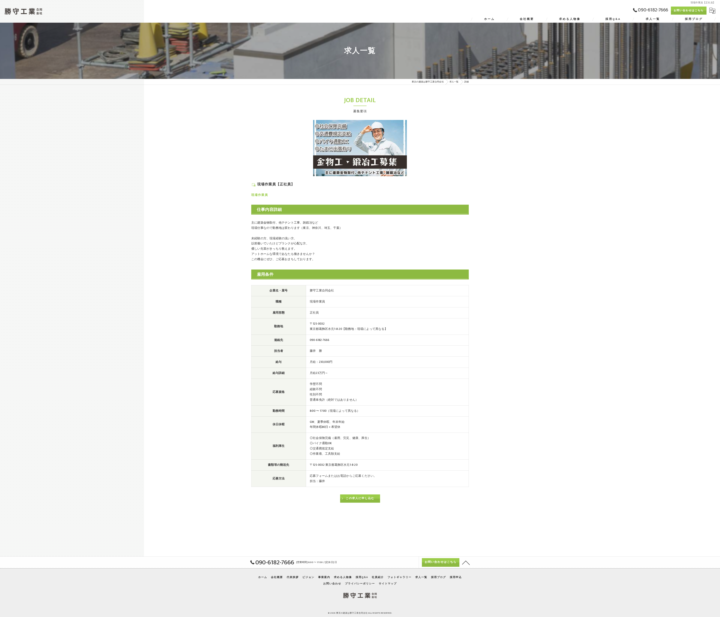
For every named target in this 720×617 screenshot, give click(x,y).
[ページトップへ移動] (466, 562)
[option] (360, 148)
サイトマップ (388, 584)
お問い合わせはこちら (689, 10)
